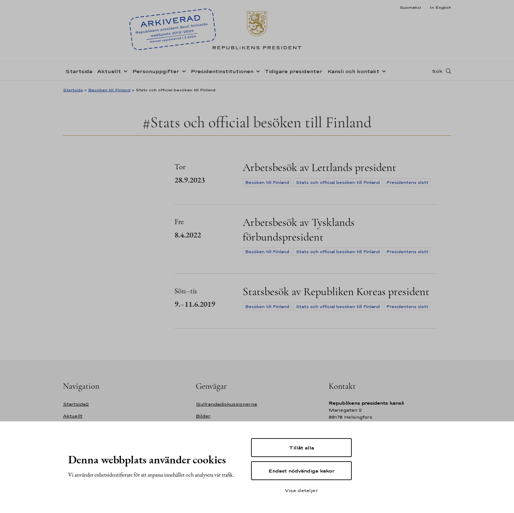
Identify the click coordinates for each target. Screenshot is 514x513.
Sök (437, 71)
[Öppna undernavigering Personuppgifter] (182, 70)
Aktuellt (109, 71)
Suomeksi (410, 7)
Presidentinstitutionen (222, 71)
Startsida (78, 71)
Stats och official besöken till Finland (338, 182)
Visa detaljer (301, 490)
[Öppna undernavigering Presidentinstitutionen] (257, 70)
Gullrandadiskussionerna (226, 404)
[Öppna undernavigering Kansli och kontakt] (382, 70)
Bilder (203, 416)
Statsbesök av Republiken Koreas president (336, 291)
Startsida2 (76, 404)
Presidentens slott (407, 182)
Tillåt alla (301, 447)
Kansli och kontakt (353, 71)
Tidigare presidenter (293, 71)
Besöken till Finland (109, 89)
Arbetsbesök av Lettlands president (319, 167)
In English (440, 7)
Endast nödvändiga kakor (302, 471)
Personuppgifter (155, 71)
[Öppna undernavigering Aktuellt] (124, 70)
